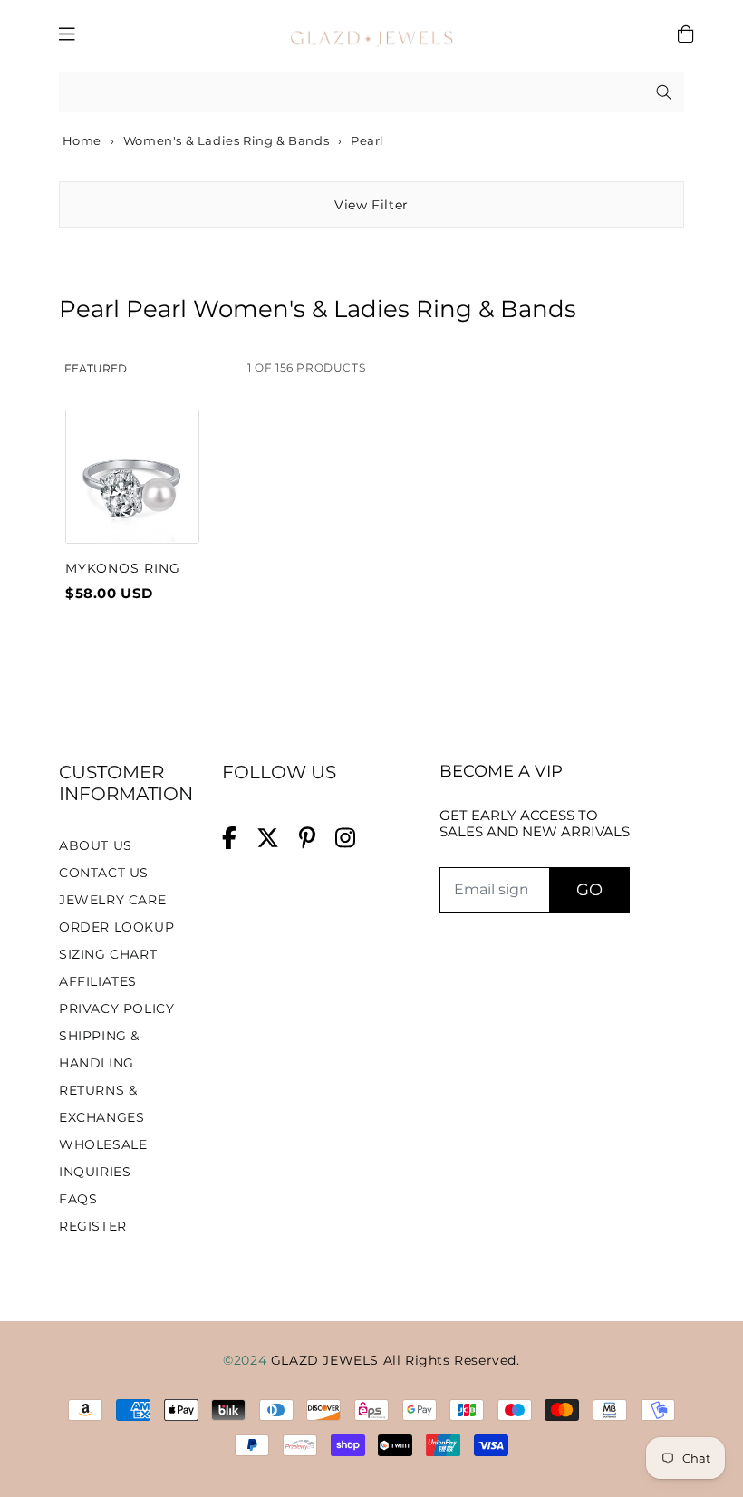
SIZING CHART (108, 954)
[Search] (664, 92)
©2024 (247, 1360)
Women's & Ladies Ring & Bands (226, 140)
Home (80, 140)
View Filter (371, 205)
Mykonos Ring (122, 568)
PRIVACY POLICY (116, 1008)
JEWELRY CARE (112, 900)
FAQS (78, 1199)
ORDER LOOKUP (116, 927)
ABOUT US (95, 845)
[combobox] (371, 92)
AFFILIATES (98, 981)
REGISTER (93, 1226)
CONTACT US (104, 872)
